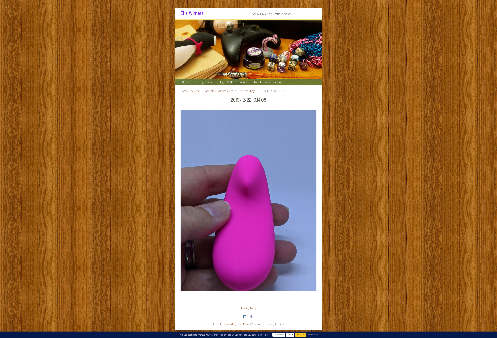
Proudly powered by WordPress (231, 324)
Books (185, 82)
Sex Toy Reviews (204, 82)
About (243, 82)
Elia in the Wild (261, 82)
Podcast (231, 82)
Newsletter (279, 82)
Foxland (279, 324)
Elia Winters (192, 13)
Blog (221, 82)
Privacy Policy (248, 308)
